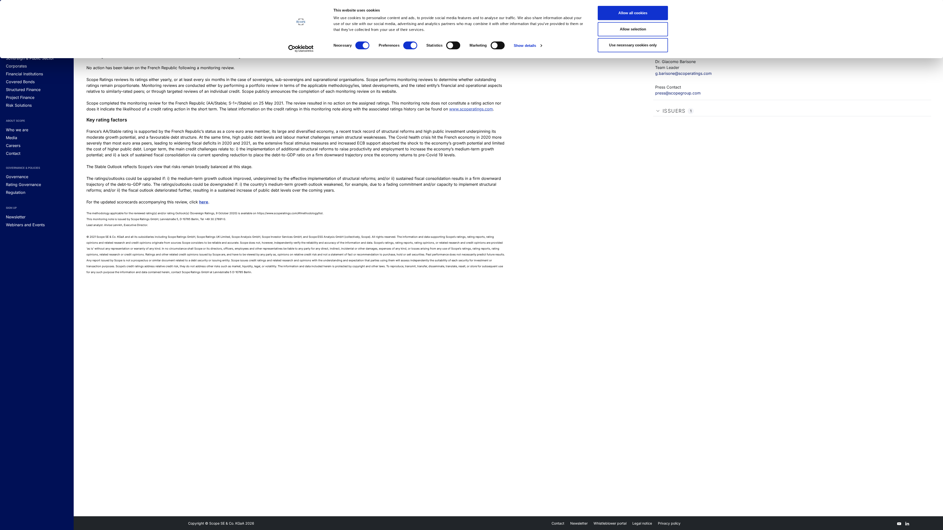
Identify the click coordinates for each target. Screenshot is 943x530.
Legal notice (642, 523)
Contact (558, 523)
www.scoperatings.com (471, 108)
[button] (658, 111)
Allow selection (633, 29)
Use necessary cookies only (633, 45)
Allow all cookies (632, 13)
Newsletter (579, 523)
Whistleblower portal (610, 523)
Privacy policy (669, 523)
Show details (525, 45)
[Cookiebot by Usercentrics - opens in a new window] (300, 48)
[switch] (410, 45)
